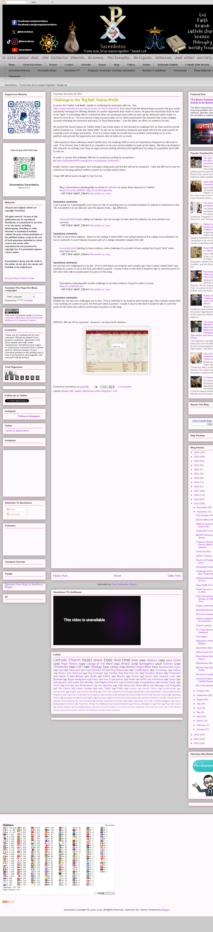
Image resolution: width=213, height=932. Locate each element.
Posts (12, 509)
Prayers (53, 64)
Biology (79, 676)
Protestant (175, 673)
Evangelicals (70, 698)
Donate (102, 64)
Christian (113, 673)
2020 (197, 478)
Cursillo (170, 707)
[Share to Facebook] (110, 386)
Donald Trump (168, 682)
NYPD (143, 679)
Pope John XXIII (173, 704)
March (200, 720)
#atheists (112, 187)
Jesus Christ (173, 660)
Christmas (77, 673)
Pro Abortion (105, 685)
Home (12, 64)
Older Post (174, 576)
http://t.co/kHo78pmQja (99, 190)
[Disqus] (117, 439)
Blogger (166, 910)
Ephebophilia (123, 704)
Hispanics (58, 695)
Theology (96, 667)
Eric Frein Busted (204, 685)
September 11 (156, 692)
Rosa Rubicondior (120, 670)
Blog (95, 692)
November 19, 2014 (100, 225)
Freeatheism (112, 707)
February (201, 725)
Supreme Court (167, 676)
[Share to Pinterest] (113, 386)
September (202, 695)
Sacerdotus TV (72, 70)
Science (168, 663)
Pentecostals (169, 689)
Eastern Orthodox (150, 698)
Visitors (131, 64)
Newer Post (60, 576)
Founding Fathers (83, 707)
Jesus (97, 660)
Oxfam (124, 707)
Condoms (116, 698)
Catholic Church (67, 660)
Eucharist (129, 682)
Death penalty (64, 707)
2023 (197, 465)
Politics (106, 676)
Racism (148, 676)
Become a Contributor (154, 70)
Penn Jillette (136, 707)
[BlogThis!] (104, 386)
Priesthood (157, 679)
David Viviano (131, 698)
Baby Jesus (143, 701)
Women (121, 676)
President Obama (154, 673)
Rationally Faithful (168, 64)
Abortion (163, 667)
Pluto (158, 704)
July (199, 703)
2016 (197, 495)
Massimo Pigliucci (91, 695)
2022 (197, 469)
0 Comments (124, 387)
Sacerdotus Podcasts (19, 70)
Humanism (103, 698)
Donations (70, 704)
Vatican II (64, 676)
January (201, 729)
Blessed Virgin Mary (138, 667)
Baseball (57, 679)
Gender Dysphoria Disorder (109, 701)
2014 (197, 503)
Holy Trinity (104, 688)
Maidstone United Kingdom (97, 391)
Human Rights (87, 698)
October (201, 691)
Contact (69, 64)
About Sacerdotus (32, 64)
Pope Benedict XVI (95, 670)
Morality (89, 682)
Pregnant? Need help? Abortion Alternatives (111, 70)
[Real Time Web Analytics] (8, 902)
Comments (14, 514)
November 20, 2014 (100, 193)
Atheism (152, 660)
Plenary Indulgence (142, 704)
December (202, 507)
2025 (197, 456)
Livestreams (180, 70)
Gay (61, 670)
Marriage (159, 685)
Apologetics (146, 663)
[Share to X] (107, 386)
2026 (197, 452)
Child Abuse (124, 685)
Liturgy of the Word (99, 663)
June (199, 708)
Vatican (177, 670)
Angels (73, 692)
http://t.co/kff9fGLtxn (71, 286)
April (199, 716)
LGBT (79, 667)
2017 (197, 491)
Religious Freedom (109, 682)
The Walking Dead (104, 704)
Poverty (85, 692)
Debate (146, 64)
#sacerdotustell (67, 219)
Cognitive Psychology (122, 692)
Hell (119, 695)
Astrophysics (60, 682)
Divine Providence (71, 710)
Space (172, 679)
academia (172, 692)
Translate (28, 300)
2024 (197, 461)
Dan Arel (100, 707)
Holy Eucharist (95, 673)
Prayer (177, 667)
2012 (197, 739)
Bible (135, 660)
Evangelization (147, 682)
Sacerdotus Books (47, 70)
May (199, 712)
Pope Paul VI (73, 695)
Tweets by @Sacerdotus (17, 430)
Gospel (135, 676)
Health (93, 676)
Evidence (109, 695)
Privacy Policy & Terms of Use (19, 278)
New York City (131, 673)
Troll (114, 391)
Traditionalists (142, 670)
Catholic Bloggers (162, 701)
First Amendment (84, 685)
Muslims (141, 692)
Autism (133, 689)
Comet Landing (203, 625)
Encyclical (87, 701)
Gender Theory (149, 689)
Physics (62, 673)
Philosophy (74, 670)
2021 (197, 473)
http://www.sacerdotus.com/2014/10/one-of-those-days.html (86, 108)
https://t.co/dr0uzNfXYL (73, 190)
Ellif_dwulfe (76, 391)
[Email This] (101, 386)
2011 (196, 743)
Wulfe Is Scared (204, 556)
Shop (116, 64)
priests (119, 679)
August (200, 699)
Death (132, 679)
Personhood (131, 695)
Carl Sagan (201, 636)
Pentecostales (111, 710)
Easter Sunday (84, 688)
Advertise (86, 64)
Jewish (76, 682)
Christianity (60, 667)
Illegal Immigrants (77, 679)
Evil (67, 685)
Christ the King (203, 551)
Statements (14, 76)
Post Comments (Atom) (124, 584)
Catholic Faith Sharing (197, 64)
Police (120, 688)
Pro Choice (64, 688)
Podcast (145, 695)
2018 (197, 486)
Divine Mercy (142, 685)
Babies (130, 701)
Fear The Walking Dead (92, 710)
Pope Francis (69, 663)
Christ (56, 685)
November (202, 511)
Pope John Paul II (101, 679)
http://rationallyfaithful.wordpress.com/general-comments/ (88, 161)
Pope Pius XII (85, 704)
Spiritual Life (72, 701)
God (117, 660)
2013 (197, 734)
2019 (197, 482)
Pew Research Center (154, 707)
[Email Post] (96, 387)
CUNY (105, 692)
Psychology (161, 670)
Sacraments (59, 692)
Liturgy (114, 667)
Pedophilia (175, 685)
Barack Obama (160, 695)
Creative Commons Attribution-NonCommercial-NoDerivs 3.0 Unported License (24, 317)
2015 (197, 499)
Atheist (65, 391)
